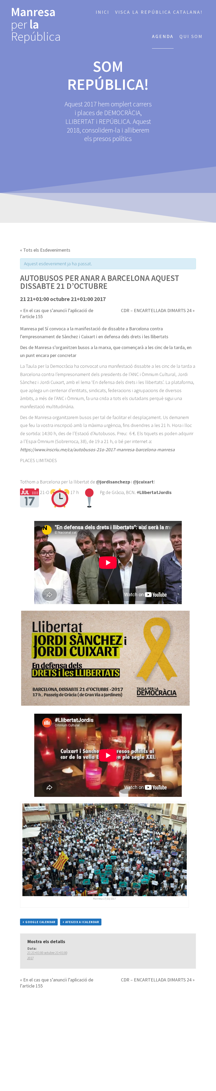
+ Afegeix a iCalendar (80, 922)
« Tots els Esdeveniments (45, 250)
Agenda (163, 36)
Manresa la (36, 24)
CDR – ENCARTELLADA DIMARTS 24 (158, 310)
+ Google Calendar (38, 922)
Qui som (191, 36)
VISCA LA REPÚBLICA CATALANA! (159, 12)
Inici (102, 12)
